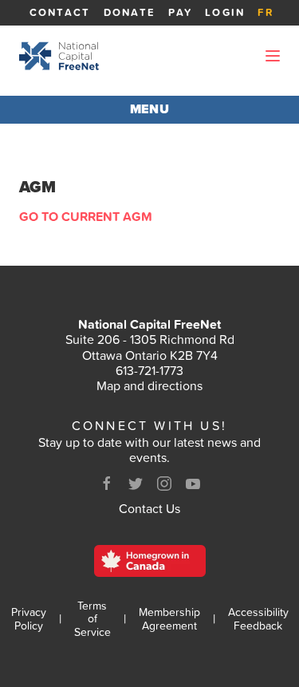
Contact (60, 12)
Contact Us (149, 508)
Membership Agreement (169, 619)
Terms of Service (92, 619)
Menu (150, 109)
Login (225, 12)
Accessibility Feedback (258, 619)
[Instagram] (164, 484)
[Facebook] (107, 484)
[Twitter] (136, 484)
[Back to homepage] (59, 56)
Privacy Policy (28, 619)
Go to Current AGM (85, 216)
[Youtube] (193, 484)
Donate (130, 12)
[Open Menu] (273, 56)
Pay (180, 12)
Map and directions (149, 385)
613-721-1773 (149, 370)
